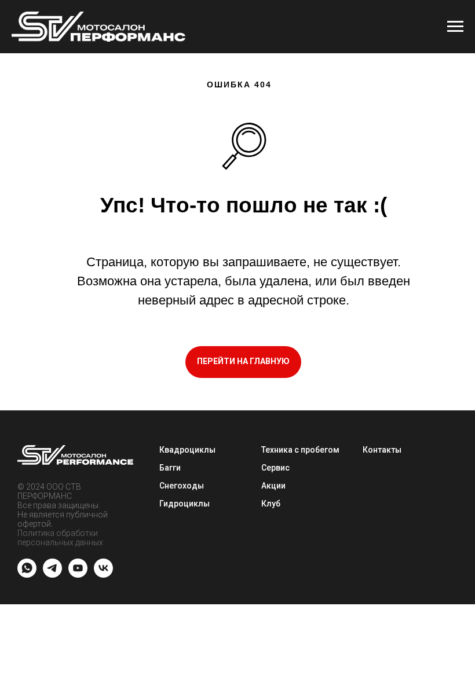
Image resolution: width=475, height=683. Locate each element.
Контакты (382, 449)
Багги (170, 467)
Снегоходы (181, 485)
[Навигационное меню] (455, 26)
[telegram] (52, 574)
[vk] (103, 574)
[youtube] (77, 574)
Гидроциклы (184, 503)
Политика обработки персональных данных (60, 537)
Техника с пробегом (300, 449)
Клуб (270, 503)
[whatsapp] (26, 574)
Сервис (275, 467)
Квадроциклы (187, 449)
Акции (273, 485)
